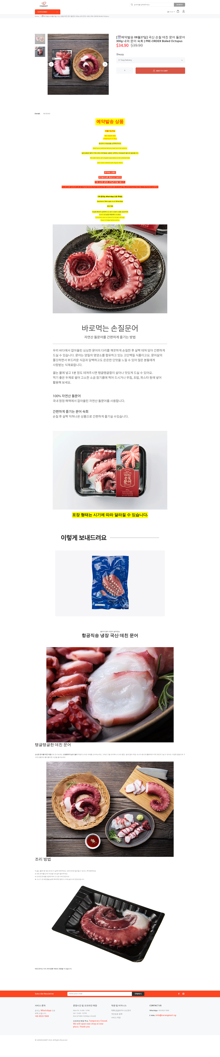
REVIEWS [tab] (46, 113)
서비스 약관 (116, 1017)
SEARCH (179, 4)
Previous (51, 64)
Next (105, 64)
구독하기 (138, 993)
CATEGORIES (42, 12)
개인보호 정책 (116, 1014)
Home (37, 16)
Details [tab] (37, 113)
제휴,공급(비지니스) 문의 (121, 1010)
